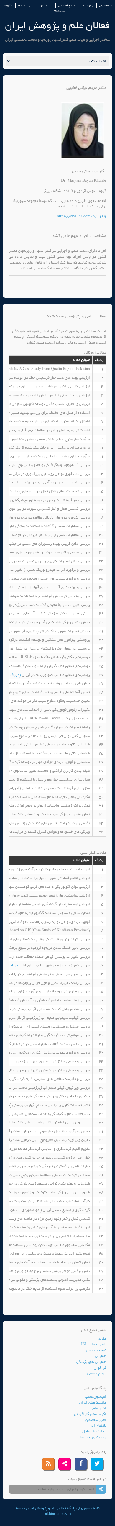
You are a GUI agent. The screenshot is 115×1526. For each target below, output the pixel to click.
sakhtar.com (54, 1514)
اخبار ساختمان (95, 1420)
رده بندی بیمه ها (93, 1437)
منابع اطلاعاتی (66, 5)
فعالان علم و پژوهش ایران (57, 25)
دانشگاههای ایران (92, 1402)
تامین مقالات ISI (93, 1344)
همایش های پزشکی (91, 1362)
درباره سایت (87, 5)
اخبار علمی (98, 1408)
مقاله (102, 1339)
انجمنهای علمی (95, 1396)
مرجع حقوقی (96, 1373)
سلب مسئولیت (45, 5)
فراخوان (100, 1368)
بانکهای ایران (96, 1425)
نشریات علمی (96, 1350)
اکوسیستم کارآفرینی (90, 1414)
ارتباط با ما (24, 5)
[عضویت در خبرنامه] (101, 1489)
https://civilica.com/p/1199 (81, 216)
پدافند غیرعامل (94, 1431)
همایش (100, 1356)
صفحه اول (105, 5)
